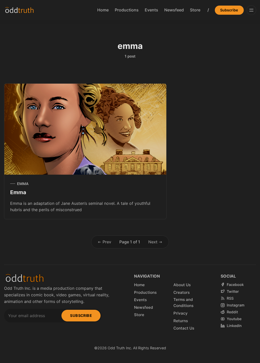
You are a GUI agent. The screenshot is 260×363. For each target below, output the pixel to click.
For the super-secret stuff (24, 359)
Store (195, 9)
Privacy (180, 313)
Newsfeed (174, 9)
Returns (180, 320)
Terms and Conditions (183, 302)
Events (151, 9)
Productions (127, 9)
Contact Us (183, 328)
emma (22, 183)
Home (103, 9)
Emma (18, 192)
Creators (181, 292)
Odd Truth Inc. (120, 348)
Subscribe (229, 10)
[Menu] (251, 10)
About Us (182, 284)
